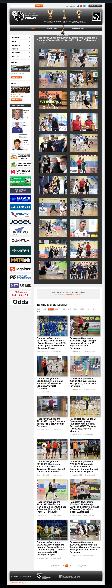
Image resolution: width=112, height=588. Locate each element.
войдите (58, 295)
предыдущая (55, 566)
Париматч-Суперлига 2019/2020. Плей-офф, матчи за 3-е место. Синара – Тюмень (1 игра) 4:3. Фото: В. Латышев (84, 507)
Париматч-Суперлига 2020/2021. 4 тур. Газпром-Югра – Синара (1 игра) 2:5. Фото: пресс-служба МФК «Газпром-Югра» (51, 343)
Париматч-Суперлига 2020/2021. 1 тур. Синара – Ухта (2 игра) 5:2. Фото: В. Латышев (84, 382)
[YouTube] (81, 6)
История (16, 52)
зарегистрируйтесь (74, 295)
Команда (16, 45)
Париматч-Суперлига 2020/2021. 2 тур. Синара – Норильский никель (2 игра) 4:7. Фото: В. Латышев (84, 343)
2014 (88, 309)
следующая (82, 566)
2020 (50, 309)
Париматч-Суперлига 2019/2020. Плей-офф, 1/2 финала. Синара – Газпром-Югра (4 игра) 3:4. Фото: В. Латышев (85, 547)
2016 (75, 309)
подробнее (15, 77)
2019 (57, 309)
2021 (44, 309)
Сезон (15, 49)
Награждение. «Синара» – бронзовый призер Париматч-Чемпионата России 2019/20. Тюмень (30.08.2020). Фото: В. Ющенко (84, 425)
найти (38, 6)
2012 (38, 312)
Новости (16, 38)
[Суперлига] (20, 199)
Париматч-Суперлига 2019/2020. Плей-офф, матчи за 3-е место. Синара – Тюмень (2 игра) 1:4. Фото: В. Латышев (51, 507)
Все (38, 309)
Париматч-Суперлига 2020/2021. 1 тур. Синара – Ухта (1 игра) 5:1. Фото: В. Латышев (51, 422)
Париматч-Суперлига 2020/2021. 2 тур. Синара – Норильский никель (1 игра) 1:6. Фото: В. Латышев (51, 383)
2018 (63, 309)
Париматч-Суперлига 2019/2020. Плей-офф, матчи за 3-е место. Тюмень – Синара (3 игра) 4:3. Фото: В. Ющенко (84, 466)
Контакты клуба (95, 6)
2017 (69, 309)
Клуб (14, 41)
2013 (94, 309)
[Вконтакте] (78, 6)
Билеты (15, 56)
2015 (82, 309)
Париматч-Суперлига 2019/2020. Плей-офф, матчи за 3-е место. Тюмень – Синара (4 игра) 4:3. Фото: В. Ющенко (51, 466)
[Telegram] (84, 6)
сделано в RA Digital (18, 582)
